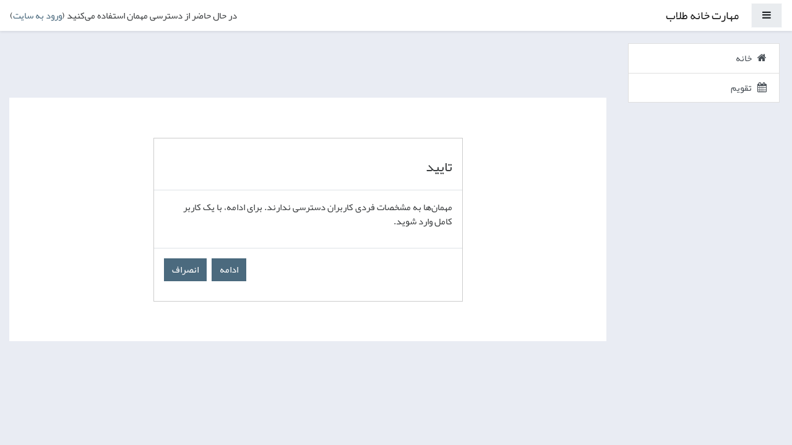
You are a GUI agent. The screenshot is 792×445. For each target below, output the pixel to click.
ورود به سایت (37, 15)
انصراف (185, 269)
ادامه (229, 269)
